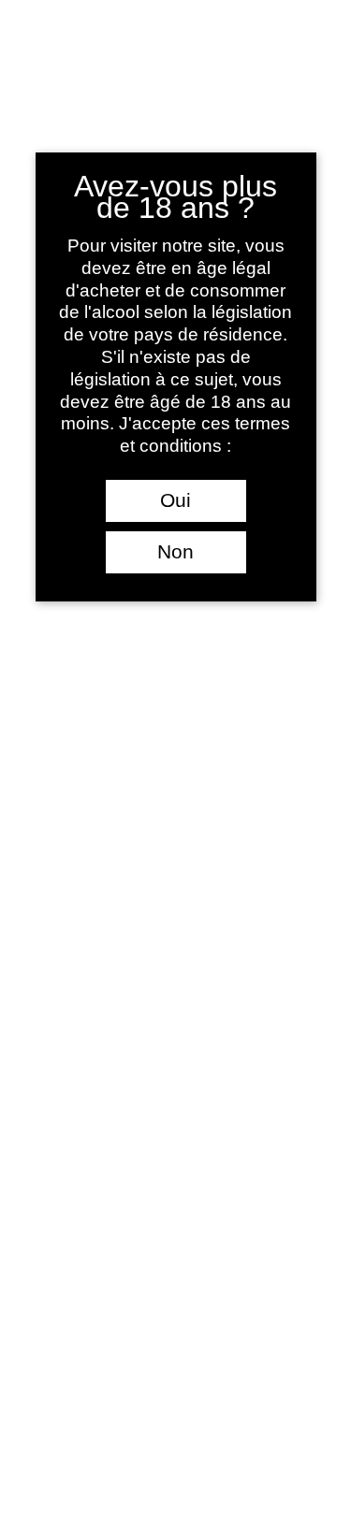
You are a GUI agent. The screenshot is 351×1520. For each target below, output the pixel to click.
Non (175, 552)
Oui (175, 500)
